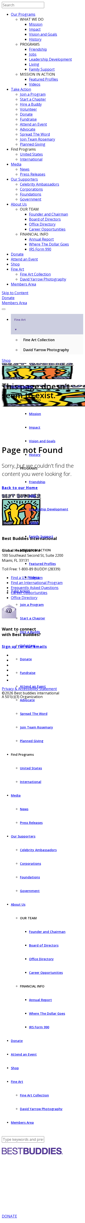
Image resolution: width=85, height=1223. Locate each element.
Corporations (31, 189)
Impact (35, 29)
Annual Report (41, 239)
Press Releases (32, 174)
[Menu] (3, 309)
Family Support (42, 69)
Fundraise (28, 119)
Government (30, 199)
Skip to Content (15, 292)
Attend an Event (33, 124)
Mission (35, 24)
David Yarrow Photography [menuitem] (46, 349)
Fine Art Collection (35, 274)
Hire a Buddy (31, 104)
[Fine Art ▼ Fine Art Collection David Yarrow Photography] (42, 307)
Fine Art (17, 269)
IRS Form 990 (40, 249)
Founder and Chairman (48, 214)
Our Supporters (24, 179)
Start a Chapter (33, 99)
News (24, 169)
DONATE (9, 1216)
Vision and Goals (43, 34)
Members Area (23, 284)
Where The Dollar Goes (49, 244)
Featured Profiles (43, 79)
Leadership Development (50, 59)
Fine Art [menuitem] (20, 324)
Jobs (32, 54)
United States (31, 154)
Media (16, 164)
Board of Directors (45, 219)
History (35, 39)
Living (34, 64)
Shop (15, 264)
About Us (19, 204)
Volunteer (28, 109)
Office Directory (42, 224)
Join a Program (33, 94)
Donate (26, 114)
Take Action (21, 89)
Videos (34, 84)
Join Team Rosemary (37, 139)
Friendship (38, 49)
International (31, 159)
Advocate (27, 129)
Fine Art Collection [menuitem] (39, 339)
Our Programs (23, 14)
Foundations (30, 194)
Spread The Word (35, 134)
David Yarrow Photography (43, 279)
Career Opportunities (47, 229)
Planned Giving (32, 144)
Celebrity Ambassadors (39, 184)
